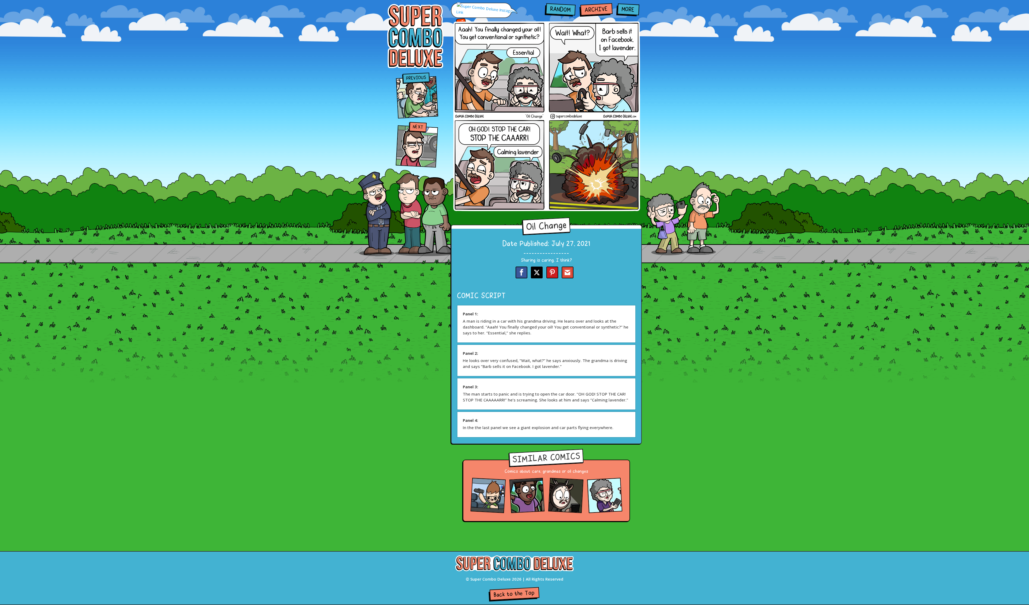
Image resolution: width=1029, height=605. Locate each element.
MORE (628, 9)
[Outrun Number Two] (488, 508)
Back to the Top (514, 594)
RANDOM (560, 9)
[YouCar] (527, 508)
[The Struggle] (566, 508)
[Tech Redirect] (604, 508)
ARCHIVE (596, 9)
